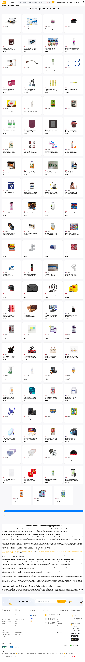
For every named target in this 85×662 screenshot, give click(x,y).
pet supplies (10, 552)
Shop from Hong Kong (31, 653)
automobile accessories (55, 551)
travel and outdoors (45, 551)
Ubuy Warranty (5, 636)
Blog (16, 623)
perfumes (38, 551)
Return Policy (18, 621)
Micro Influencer (5, 632)
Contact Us (4, 617)
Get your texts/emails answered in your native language (78, 619)
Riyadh (58, 614)
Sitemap (3, 623)
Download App (18, 614)
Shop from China (50, 653)
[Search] (53, 2)
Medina (58, 621)
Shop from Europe (69, 653)
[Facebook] (70, 656)
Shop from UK (12, 653)
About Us (4, 614)
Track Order (4, 625)
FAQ (16, 625)
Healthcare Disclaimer (7, 639)
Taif (58, 628)
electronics (64, 549)
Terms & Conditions (32, 656)
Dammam (59, 623)
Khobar (58, 625)
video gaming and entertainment (16, 551)
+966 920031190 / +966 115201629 (78, 625)
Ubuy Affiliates (18, 632)
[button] (61, 2)
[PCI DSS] (4, 647)
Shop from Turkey (59, 653)
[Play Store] (75, 639)
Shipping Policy (5, 630)
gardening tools (75, 551)
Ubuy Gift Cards (19, 634)
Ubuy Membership (6, 634)
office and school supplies (66, 551)
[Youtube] (74, 656)
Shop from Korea (41, 653)
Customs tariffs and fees (7, 628)
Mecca (58, 619)
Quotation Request (6, 619)
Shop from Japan (21, 653)
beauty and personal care (29, 551)
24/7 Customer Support (77, 616)
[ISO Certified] (14, 647)
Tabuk (58, 630)
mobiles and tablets (72, 549)
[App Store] (75, 636)
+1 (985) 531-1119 (76, 630)
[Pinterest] (79, 656)
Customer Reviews (19, 619)
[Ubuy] (3, 2)
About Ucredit (18, 630)
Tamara (17, 628)
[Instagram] (72, 656)
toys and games (5, 551)
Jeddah (59, 617)
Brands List (17, 617)
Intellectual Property (6, 621)
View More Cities (61, 632)
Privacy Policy (41, 656)
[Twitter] (77, 656)
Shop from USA (5, 653)
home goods (79, 549)
